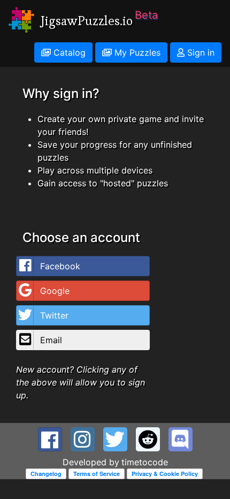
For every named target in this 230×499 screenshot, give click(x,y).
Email (51, 340)
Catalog (68, 52)
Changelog (46, 474)
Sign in (199, 52)
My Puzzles (136, 52)
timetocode (144, 462)
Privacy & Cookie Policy (165, 474)
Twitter (54, 315)
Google (55, 290)
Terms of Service (96, 474)
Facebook (60, 266)
